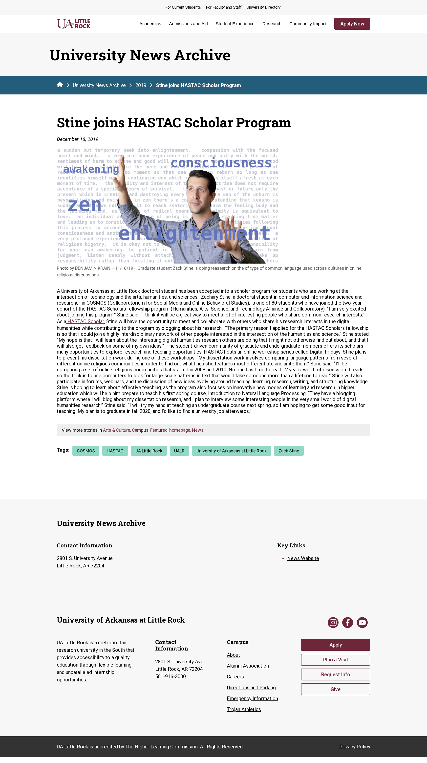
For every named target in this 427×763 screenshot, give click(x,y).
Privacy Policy (354, 747)
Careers (235, 677)
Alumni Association (248, 666)
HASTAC (115, 450)
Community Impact (307, 23)
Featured (159, 430)
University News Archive (99, 85)
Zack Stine (288, 450)
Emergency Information (252, 698)
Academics (150, 23)
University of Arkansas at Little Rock (231, 450)
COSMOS (86, 450)
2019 (140, 85)
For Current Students (183, 7)
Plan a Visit (335, 660)
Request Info (335, 674)
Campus (140, 430)
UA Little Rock (148, 450)
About (233, 655)
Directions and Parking (251, 688)
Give (336, 689)
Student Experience (235, 23)
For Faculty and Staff (224, 7)
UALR (179, 450)
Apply (335, 645)
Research (271, 23)
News (198, 430)
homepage (179, 430)
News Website (303, 558)
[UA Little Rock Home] (60, 85)
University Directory (264, 7)
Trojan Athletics (244, 709)
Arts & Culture (116, 430)
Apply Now (352, 24)
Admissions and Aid (188, 23)
